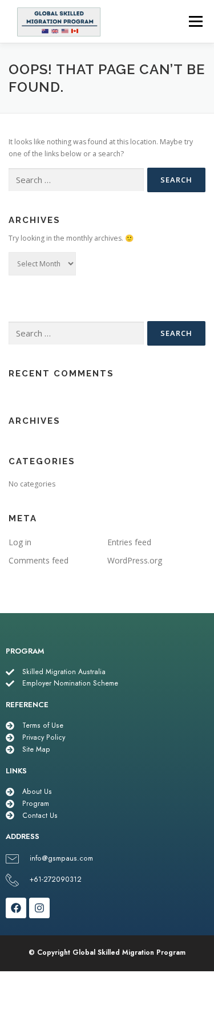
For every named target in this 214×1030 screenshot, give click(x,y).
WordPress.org (134, 560)
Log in (20, 542)
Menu (194, 21)
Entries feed (129, 542)
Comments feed (38, 560)
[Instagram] (39, 908)
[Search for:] (76, 180)
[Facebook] (16, 908)
